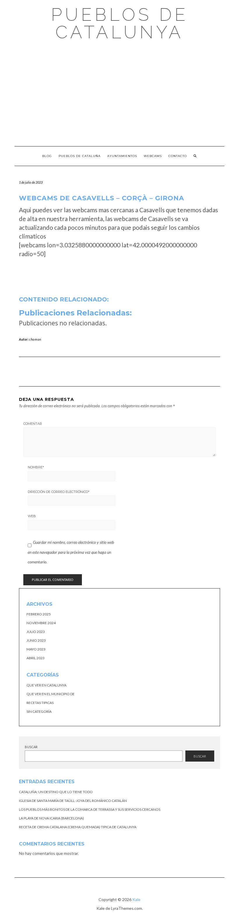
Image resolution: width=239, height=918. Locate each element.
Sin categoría (39, 711)
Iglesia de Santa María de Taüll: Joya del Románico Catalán (73, 800)
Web (32, 516)
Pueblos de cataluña (80, 156)
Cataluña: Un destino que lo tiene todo (56, 792)
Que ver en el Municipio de (51, 694)
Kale (136, 899)
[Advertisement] (119, 93)
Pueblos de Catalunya (119, 23)
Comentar (32, 424)
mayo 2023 (36, 649)
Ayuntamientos (122, 156)
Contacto (177, 156)
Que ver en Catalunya (46, 685)
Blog (47, 156)
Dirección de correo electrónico (58, 492)
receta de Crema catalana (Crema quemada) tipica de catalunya (77, 827)
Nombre (36, 467)
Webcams (153, 156)
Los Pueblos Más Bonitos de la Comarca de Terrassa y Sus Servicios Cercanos (89, 809)
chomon (35, 339)
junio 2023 (36, 640)
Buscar (31, 747)
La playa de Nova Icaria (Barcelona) (51, 818)
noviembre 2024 (41, 623)
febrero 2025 (39, 614)
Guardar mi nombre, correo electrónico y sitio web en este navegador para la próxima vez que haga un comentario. (71, 552)
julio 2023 (36, 631)
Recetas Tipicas (40, 702)
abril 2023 (36, 658)
